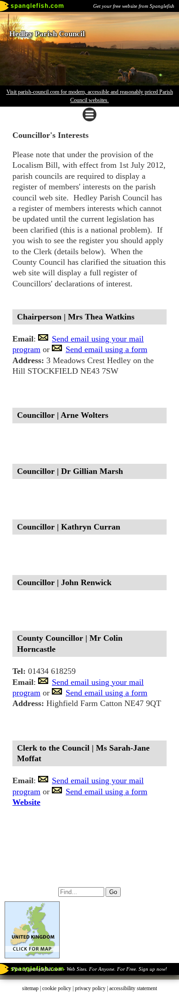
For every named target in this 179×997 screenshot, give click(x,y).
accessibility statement (133, 988)
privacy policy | (92, 988)
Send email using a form (106, 349)
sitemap (30, 988)
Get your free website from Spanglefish (133, 6)
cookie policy (56, 988)
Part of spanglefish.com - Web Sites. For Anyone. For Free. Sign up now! (89, 969)
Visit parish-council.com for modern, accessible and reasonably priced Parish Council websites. (89, 96)
